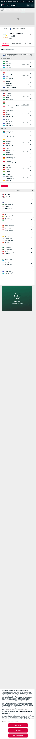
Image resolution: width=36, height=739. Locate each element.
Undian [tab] (4, 186)
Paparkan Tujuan (18, 735)
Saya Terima (18, 725)
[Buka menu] (32, 5)
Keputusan (27, 43)
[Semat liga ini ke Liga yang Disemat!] (30, 34)
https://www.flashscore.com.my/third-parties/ (16, 709)
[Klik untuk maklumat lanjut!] (17, 64)
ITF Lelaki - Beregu (19, 29)
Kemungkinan (16, 43)
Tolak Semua (18, 730)
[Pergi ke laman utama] (10, 5)
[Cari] (28, 5)
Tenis (6, 29)
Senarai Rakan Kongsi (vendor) (10, 721)
